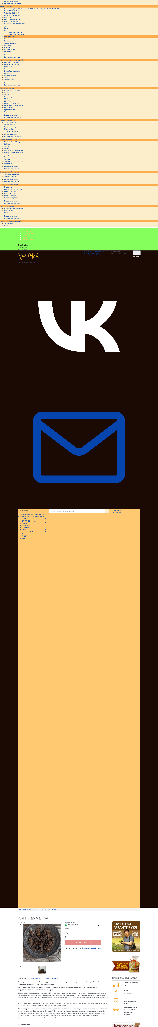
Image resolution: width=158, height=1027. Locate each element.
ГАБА (12, 206)
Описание (23, 978)
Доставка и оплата (51, 978)
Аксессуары (15, 172)
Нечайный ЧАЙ (16, 221)
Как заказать (26, 231)
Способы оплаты (28, 233)
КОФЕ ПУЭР (26, 525)
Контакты (25, 242)
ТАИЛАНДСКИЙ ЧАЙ (29, 521)
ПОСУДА (14, 140)
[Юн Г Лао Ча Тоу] (42, 943)
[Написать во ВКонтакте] (79, 385)
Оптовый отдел (27, 239)
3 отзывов (85, 948)
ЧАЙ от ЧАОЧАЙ (33, 9)
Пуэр (13, 88)
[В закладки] (99, 925)
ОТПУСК (7, 9)
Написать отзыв (94, 948)
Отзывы (24, 237)
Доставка (25, 235)
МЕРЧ (24, 538)
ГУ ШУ (24, 536)
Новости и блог (117, 510)
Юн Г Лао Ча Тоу (50, 909)
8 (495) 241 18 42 (90, 251)
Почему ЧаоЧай (27, 229)
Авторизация (22, 249)
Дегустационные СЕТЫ (19, 9)
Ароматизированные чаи (31, 534)
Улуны (13, 120)
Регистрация (22, 247)
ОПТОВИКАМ (117, 512)
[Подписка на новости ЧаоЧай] (79, 508)
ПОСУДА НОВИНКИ (52, 9)
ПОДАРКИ (14, 185)
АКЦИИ (42, 9)
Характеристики (35, 978)
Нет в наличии (84, 942)
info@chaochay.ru (93, 254)
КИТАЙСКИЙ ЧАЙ (17, 60)
